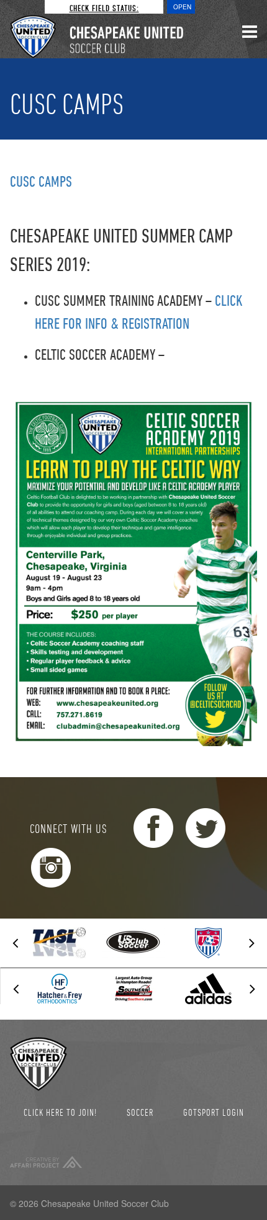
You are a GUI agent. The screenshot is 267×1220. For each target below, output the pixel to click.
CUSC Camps (41, 181)
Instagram (51, 868)
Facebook (153, 828)
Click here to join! (60, 1112)
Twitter (205, 828)
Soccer (140, 1112)
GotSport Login (213, 1112)
